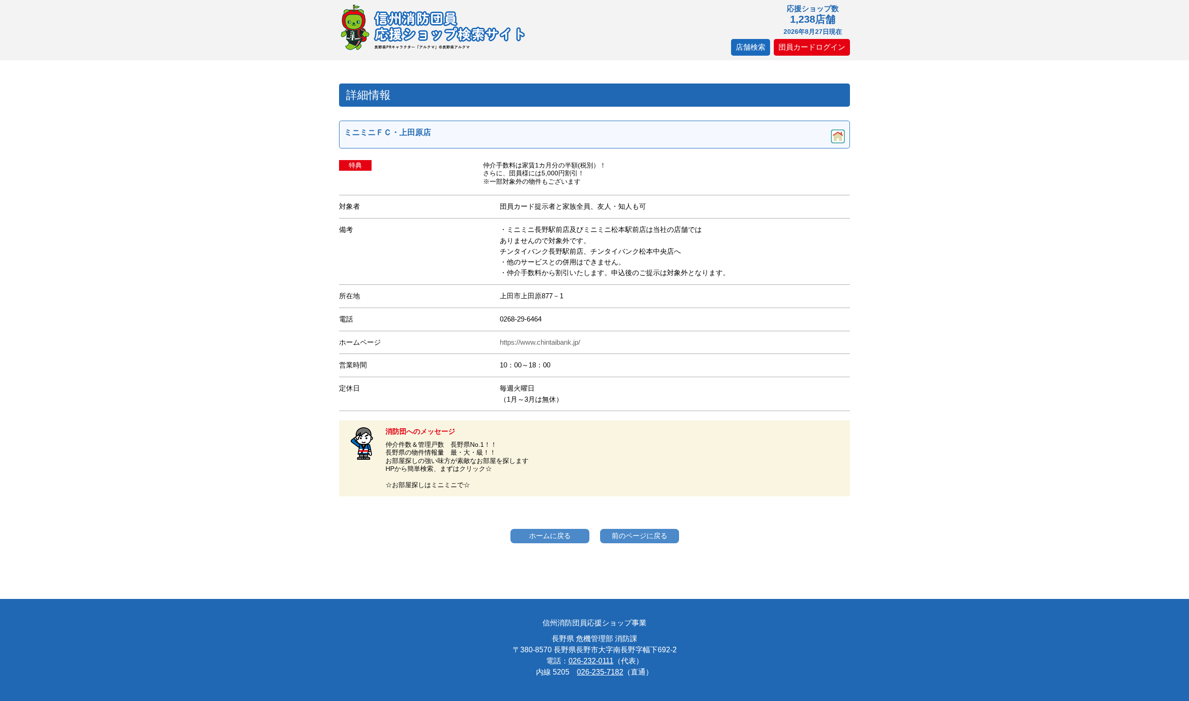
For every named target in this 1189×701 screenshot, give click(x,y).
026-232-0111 (591, 661)
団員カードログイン (811, 47)
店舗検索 (750, 47)
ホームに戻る (550, 536)
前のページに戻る (639, 536)
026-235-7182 (600, 672)
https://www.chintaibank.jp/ (540, 342)
